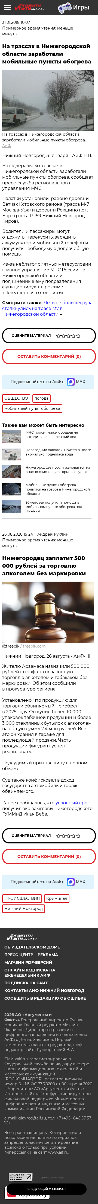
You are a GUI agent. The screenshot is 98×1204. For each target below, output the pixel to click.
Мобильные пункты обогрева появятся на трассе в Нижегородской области (58, 489)
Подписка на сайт (26, 982)
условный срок (73, 802)
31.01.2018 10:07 (16, 22)
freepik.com (34, 646)
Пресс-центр (18, 954)
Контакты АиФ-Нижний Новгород (44, 990)
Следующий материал (46, 1189)
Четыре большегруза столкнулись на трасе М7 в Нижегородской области (47, 308)
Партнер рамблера (51, 1177)
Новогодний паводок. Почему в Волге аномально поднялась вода (58, 452)
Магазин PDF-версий (28, 962)
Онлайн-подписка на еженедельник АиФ (29, 972)
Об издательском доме (32, 947)
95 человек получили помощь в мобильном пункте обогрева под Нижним (54, 506)
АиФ (6, 145)
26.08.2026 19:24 (17, 534)
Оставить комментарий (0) (49, 356)
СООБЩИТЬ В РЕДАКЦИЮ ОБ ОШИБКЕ (45, 998)
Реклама (48, 954)
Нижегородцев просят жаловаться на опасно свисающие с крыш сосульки (58, 469)
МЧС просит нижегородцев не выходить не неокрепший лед (52, 434)
